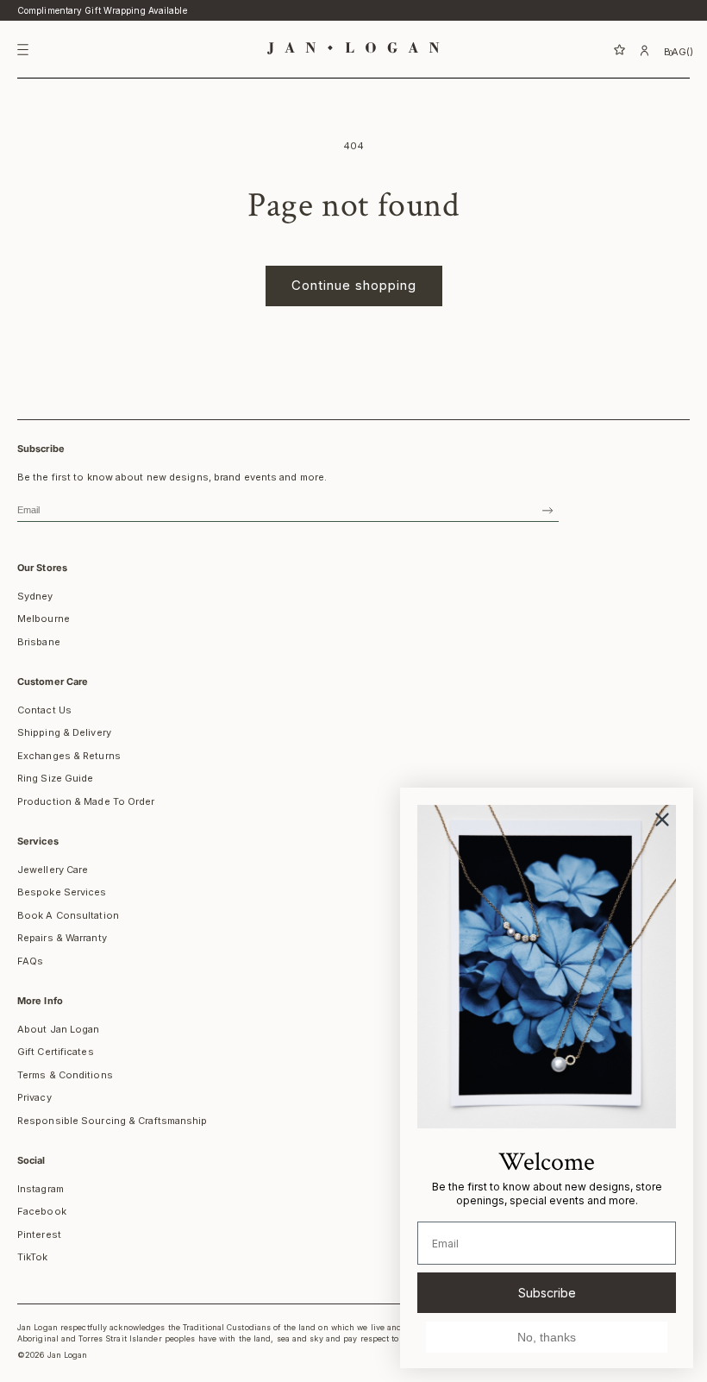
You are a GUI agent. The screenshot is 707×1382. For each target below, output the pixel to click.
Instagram (40, 1189)
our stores (42, 568)
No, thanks (546, 1337)
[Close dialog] (662, 819)
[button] (600, 50)
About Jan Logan (58, 1029)
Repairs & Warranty (62, 938)
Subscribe (547, 1292)
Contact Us (44, 710)
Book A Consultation (68, 915)
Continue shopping (353, 285)
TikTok (32, 1257)
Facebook (41, 1211)
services (38, 841)
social (31, 1160)
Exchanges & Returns (69, 756)
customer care (52, 681)
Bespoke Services (62, 892)
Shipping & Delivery (64, 732)
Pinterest (39, 1234)
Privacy (34, 1097)
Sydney (35, 596)
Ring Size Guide (55, 778)
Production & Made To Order (86, 801)
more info (40, 1001)
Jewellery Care (52, 870)
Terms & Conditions (65, 1075)
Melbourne (43, 618)
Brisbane (38, 642)
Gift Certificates (55, 1052)
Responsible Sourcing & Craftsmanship (112, 1121)
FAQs (30, 961)
